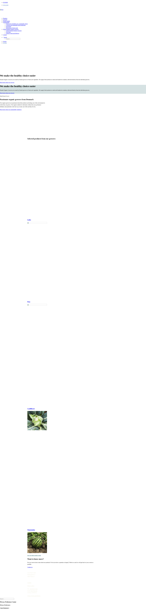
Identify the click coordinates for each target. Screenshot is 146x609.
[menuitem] (74, 2)
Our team (8, 32)
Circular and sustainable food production (16, 25)
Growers (5, 19)
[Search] (7, 598)
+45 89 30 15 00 (33, 589)
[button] (5, 37)
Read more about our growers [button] (7, 82)
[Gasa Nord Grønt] (73, 12)
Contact (5, 34)
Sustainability (6, 22)
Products (5, 18)
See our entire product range (34, 555)
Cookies (29, 582)
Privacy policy (30, 586)
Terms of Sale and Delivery (12, 33)
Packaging (8, 26)
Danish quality (6, 21)
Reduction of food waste (12, 28)
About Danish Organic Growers (10, 29)
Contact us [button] (29, 567)
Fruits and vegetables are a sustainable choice (17, 23)
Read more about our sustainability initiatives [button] (11, 109)
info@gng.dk (34, 591)
